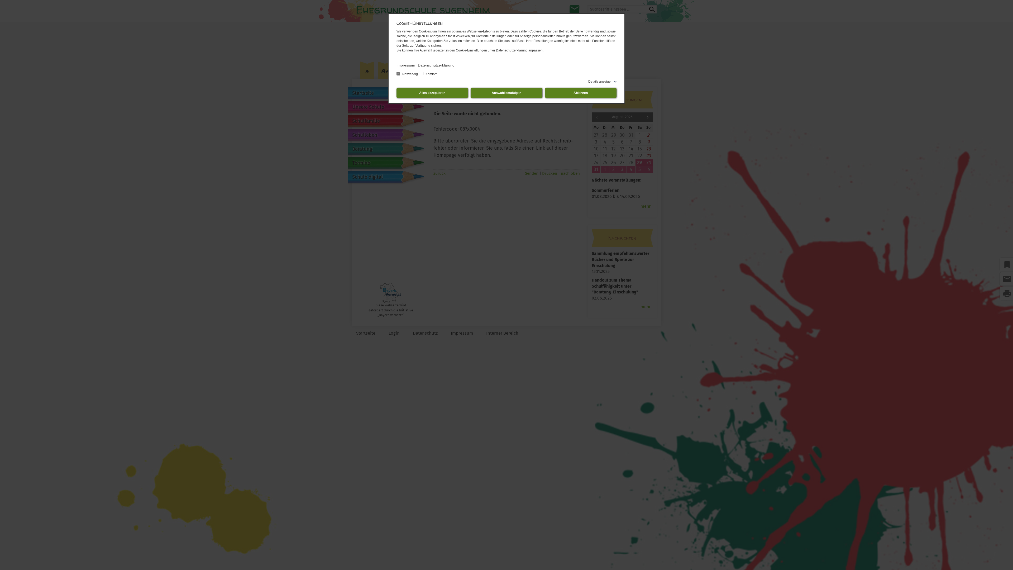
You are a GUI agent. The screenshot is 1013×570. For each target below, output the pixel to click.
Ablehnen (581, 93)
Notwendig (410, 74)
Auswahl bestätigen (506, 93)
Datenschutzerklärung (436, 65)
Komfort (431, 74)
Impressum (405, 65)
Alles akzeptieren (432, 93)
